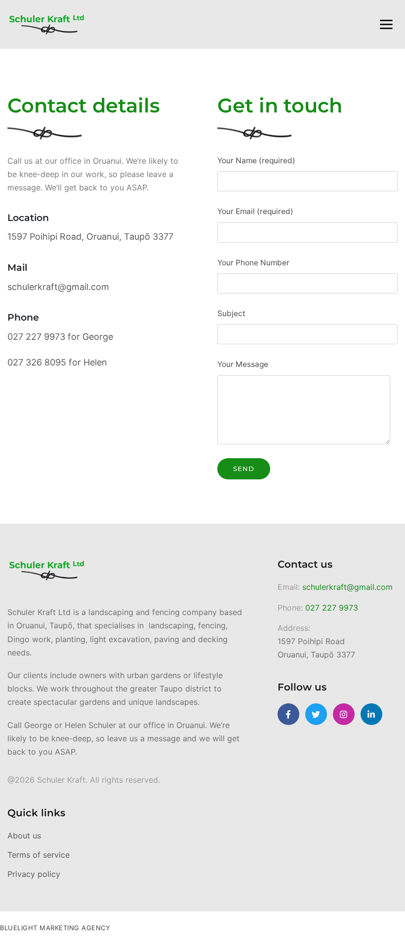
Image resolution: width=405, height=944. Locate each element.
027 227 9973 (331, 608)
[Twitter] (316, 714)
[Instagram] (344, 714)
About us (24, 835)
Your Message (242, 364)
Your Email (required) (255, 211)
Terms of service (38, 855)
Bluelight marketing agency (55, 928)
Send (243, 468)
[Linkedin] (371, 714)
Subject (231, 313)
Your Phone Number (253, 262)
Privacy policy (33, 874)
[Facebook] (288, 714)
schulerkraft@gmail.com (347, 587)
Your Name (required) (256, 160)
